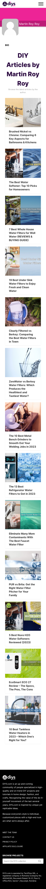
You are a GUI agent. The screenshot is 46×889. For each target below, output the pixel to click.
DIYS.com (9, 3)
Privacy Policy (10, 842)
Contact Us (8, 837)
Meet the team (10, 832)
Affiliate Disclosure (13, 846)
